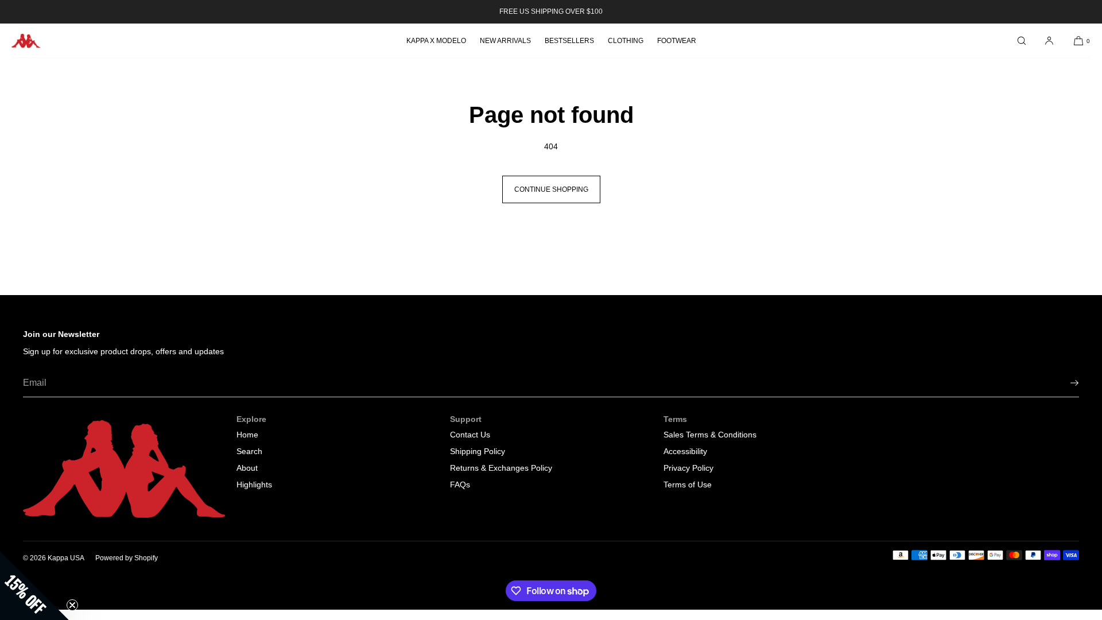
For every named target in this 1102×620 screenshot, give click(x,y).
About (247, 467)
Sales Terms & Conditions (709, 434)
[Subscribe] (1064, 383)
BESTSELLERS (569, 41)
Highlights (254, 484)
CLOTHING (625, 41)
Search (249, 451)
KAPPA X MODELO (436, 41)
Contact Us (470, 434)
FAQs (460, 484)
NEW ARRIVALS (505, 41)
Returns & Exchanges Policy (501, 467)
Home (247, 434)
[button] (1021, 41)
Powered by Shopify (126, 558)
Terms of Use (687, 484)
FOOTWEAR (676, 41)
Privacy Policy (688, 467)
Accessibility (685, 451)
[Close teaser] (72, 605)
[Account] (1049, 41)
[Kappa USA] (25, 40)
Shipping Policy (477, 451)
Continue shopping (551, 189)
